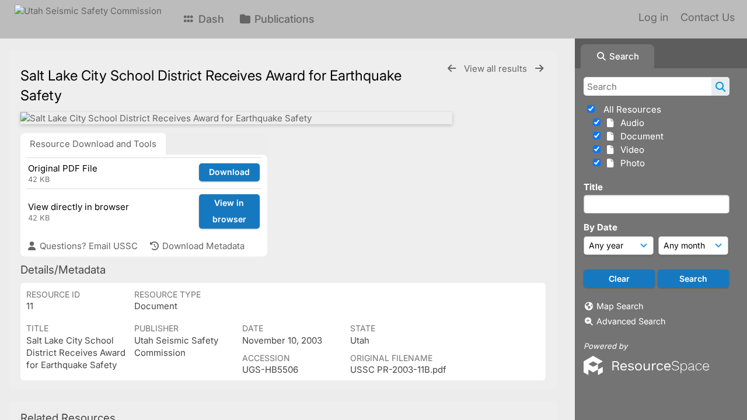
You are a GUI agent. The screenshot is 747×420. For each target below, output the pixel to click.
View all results (496, 68)
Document (640, 136)
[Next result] (539, 69)
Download (229, 172)
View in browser (229, 211)
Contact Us (707, 17)
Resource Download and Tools (93, 143)
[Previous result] (451, 69)
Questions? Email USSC (87, 245)
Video (630, 149)
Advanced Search (630, 321)
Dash (210, 19)
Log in (653, 17)
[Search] (720, 86)
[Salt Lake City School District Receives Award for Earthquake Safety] (236, 118)
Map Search (619, 306)
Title (593, 186)
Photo (630, 163)
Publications (283, 19)
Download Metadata (202, 245)
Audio (630, 122)
